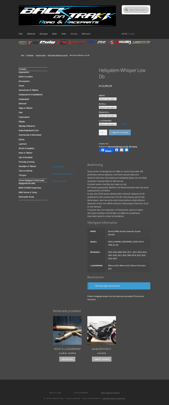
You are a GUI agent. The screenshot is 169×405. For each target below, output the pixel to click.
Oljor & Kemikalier (26, 157)
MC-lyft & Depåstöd (26, 148)
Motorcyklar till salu (26, 197)
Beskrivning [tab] (58, 166)
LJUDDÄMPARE (105, 120)
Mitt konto (86, 34)
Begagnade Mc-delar (27, 183)
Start (21, 34)
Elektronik (22, 104)
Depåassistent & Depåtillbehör (31, 94)
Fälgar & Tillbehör (26, 108)
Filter (21, 112)
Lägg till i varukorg (120, 132)
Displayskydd (24, 99)
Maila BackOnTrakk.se (110, 393)
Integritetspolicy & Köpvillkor (113, 398)
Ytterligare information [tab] (63, 174)
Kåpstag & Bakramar (27, 126)
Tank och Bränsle (25, 171)
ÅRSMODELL (104, 112)
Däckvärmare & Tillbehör (28, 90)
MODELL (102, 104)
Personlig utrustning (27, 162)
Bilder (54, 34)
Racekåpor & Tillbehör (27, 166)
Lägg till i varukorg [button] (101, 359)
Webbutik (31, 34)
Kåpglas (22, 121)
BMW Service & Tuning (28, 192)
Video (63, 34)
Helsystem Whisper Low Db (58, 55)
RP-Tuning (133, 146)
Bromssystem (24, 81)
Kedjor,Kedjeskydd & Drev (29, 130)
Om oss (74, 34)
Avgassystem (41, 55)
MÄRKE (102, 95)
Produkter (30, 55)
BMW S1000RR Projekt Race (30, 188)
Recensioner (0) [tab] (59, 181)
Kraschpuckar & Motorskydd (30, 135)
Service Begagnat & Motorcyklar (31, 180)
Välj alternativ (67, 359)
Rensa (123, 124)
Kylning (21, 139)
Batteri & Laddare (26, 77)
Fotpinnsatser (24, 117)
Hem (22, 55)
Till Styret (22, 175)
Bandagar (44, 34)
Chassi (21, 86)
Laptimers (23, 144)
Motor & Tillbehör (25, 153)
